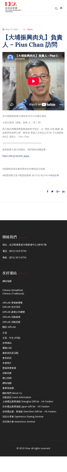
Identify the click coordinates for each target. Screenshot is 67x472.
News (30, 29)
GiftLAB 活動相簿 (11, 316)
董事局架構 (8, 388)
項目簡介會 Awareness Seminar (18, 421)
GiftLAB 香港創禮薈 (12, 302)
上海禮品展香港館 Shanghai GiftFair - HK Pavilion (27, 401)
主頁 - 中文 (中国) (11, 337)
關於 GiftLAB (9, 326)
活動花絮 (7, 372)
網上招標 (7, 377)
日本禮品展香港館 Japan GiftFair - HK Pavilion (25, 406)
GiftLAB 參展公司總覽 (13, 311)
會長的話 (7, 357)
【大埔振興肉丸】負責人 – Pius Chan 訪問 (32, 40)
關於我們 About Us (12, 393)
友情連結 (7, 342)
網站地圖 (7, 281)
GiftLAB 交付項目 (11, 306)
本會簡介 (7, 362)
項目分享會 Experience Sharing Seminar (23, 416)
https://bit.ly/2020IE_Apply (15, 155)
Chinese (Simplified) (12, 290)
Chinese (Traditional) (13, 293)
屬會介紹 (7, 347)
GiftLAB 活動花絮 (11, 321)
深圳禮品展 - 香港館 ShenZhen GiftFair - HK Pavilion (29, 411)
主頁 (4, 332)
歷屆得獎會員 (9, 367)
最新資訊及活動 (10, 352)
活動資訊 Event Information (16, 397)
